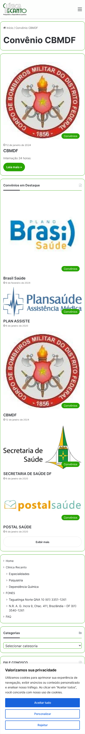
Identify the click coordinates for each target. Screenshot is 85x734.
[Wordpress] (15, 9)
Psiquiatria (16, 580)
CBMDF (10, 150)
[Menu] (80, 10)
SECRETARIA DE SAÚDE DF (27, 474)
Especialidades (19, 574)
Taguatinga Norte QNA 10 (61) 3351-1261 (37, 599)
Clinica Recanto (16, 567)
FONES (10, 593)
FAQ (8, 616)
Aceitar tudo (42, 702)
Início (9, 27)
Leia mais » (14, 167)
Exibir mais (42, 542)
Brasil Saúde (14, 278)
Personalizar (42, 714)
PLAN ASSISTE (16, 321)
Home (10, 561)
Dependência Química (24, 586)
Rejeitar (43, 725)
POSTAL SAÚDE (17, 527)
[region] (42, 698)
